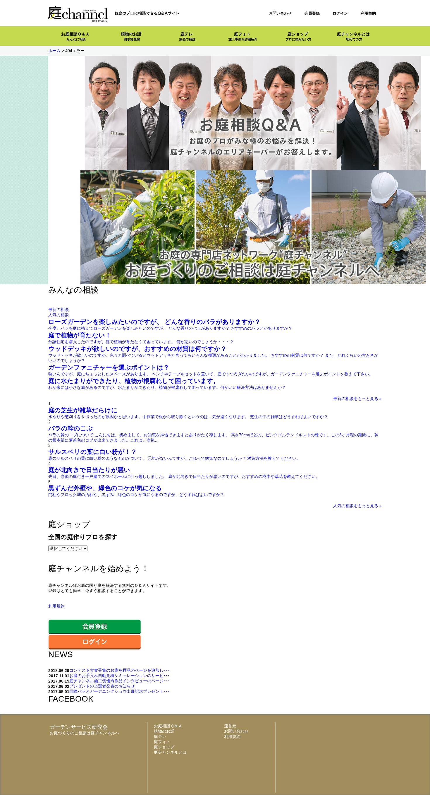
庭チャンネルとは (353, 36)
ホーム (54, 50)
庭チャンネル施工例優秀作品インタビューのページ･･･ (119, 680)
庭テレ (187, 36)
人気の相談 (58, 314)
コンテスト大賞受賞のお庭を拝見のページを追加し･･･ (119, 670)
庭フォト (242, 36)
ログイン (340, 13)
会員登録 (312, 13)
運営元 (230, 726)
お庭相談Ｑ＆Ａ (75, 36)
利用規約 (368, 13)
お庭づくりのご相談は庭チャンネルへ (84, 733)
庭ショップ (298, 36)
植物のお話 (131, 36)
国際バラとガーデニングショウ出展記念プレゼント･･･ (119, 691)
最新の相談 (58, 309)
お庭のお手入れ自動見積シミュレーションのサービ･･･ (119, 675)
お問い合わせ (280, 13)
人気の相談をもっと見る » (357, 505)
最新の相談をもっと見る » (357, 398)
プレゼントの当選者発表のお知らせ (102, 686)
